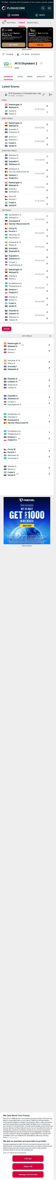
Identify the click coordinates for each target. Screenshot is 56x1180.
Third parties (13, 1137)
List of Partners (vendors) (14, 1153)
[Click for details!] (27, 109)
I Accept (28, 1158)
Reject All (28, 1166)
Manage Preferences (28, 1174)
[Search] (43, 8)
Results (41, 76)
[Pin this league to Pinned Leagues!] (41, 63)
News (30, 76)
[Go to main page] (15, 8)
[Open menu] (49, 8)
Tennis (9, 54)
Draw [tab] (6, 329)
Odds (20, 76)
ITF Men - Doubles (30, 54)
